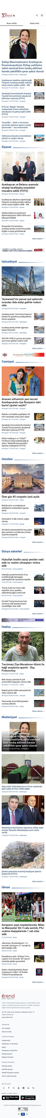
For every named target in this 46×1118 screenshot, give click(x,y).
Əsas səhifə (11, 23)
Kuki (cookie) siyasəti (9, 1076)
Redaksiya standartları (9, 1050)
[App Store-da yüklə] (10, 1097)
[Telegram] (23, 1088)
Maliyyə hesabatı (7, 1057)
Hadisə (6, 627)
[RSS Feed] (33, 1088)
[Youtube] (19, 1088)
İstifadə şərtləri (7, 1066)
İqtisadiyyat (9, 261)
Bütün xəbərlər (37, 239)
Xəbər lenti (34, 23)
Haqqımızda (6, 1040)
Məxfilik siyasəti (7, 1069)
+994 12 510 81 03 (7, 1015)
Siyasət (6, 147)
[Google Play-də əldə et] (28, 1097)
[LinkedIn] (28, 1088)
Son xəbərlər (6, 1028)
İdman (6, 887)
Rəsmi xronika (7, 1032)
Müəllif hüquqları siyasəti (10, 1073)
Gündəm (7, 459)
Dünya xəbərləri (12, 551)
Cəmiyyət (8, 361)
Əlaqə (4, 1047)
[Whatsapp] (4, 1088)
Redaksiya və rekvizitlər (10, 1044)
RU (27, 1114)
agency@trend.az (7, 1017)
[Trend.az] (8, 15)
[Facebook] (9, 1088)
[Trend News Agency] (8, 996)
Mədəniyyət (9, 717)
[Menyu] (42, 15)
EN (19, 1114)
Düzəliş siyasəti (7, 1054)
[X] (14, 1088)
